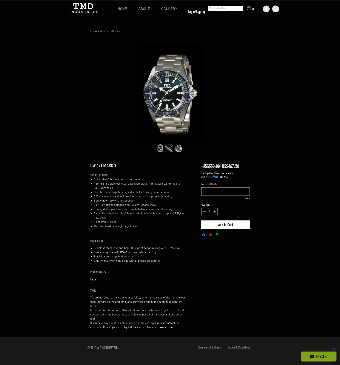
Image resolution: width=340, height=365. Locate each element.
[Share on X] (224, 235)
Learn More (223, 177)
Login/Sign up (197, 11)
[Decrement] (204, 211)
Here (93, 279)
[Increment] (215, 211)
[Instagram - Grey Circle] (275, 8)
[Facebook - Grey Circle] (266, 8)
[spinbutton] (209, 211)
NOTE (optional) (209, 184)
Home (93, 31)
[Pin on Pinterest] (210, 235)
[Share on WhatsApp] (217, 235)
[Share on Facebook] (204, 235)
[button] (251, 8)
